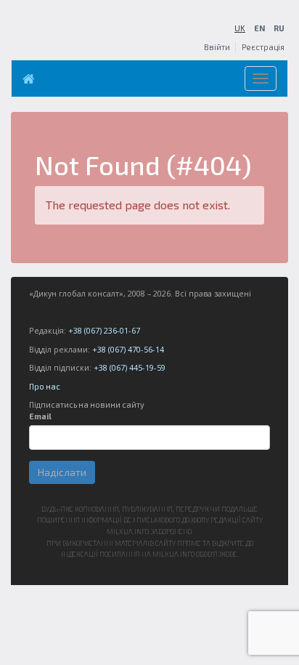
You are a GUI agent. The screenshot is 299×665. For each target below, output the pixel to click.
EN (259, 28)
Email (40, 416)
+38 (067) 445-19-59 (129, 367)
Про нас (44, 386)
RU (279, 28)
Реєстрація (263, 47)
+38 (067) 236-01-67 (104, 330)
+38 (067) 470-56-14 (128, 349)
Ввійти (217, 47)
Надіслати (62, 472)
